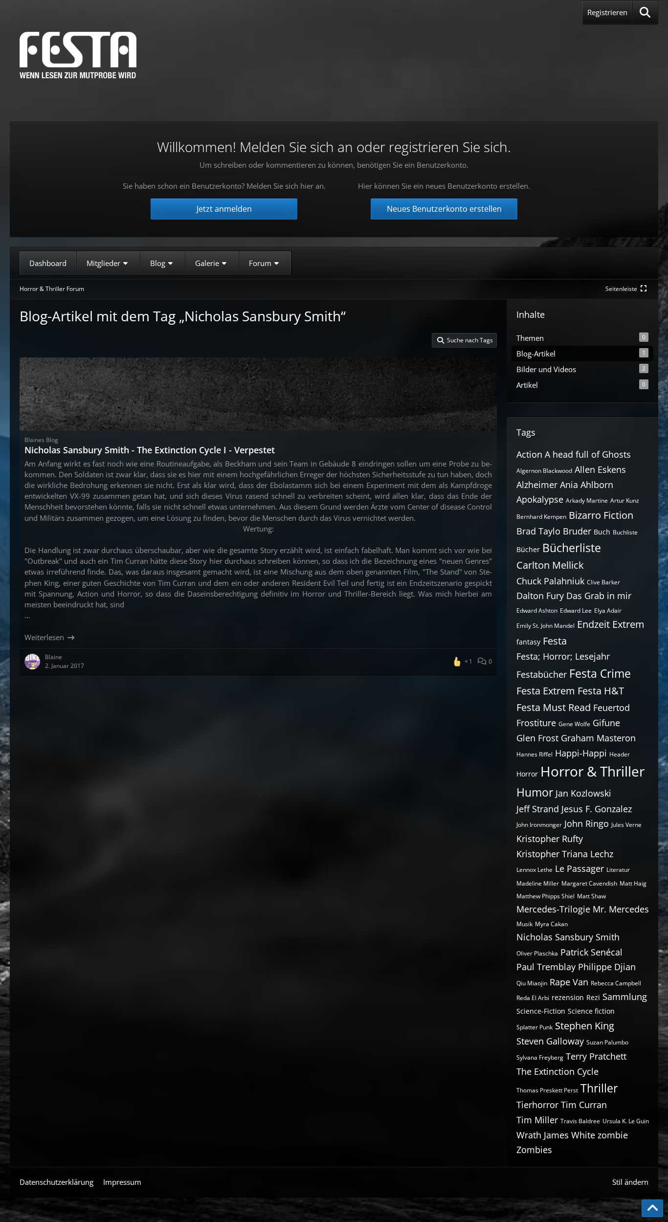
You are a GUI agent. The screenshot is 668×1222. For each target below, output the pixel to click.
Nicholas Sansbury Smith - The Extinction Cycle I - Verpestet (149, 450)
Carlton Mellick (550, 565)
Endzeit (593, 624)
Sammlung (624, 996)
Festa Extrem (545, 690)
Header (619, 754)
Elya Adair (608, 610)
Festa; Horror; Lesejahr (563, 656)
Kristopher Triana (552, 854)
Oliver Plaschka (537, 953)
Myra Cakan (551, 924)
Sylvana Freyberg (539, 1057)
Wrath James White (555, 1135)
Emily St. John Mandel (545, 626)
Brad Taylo (538, 531)
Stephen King (584, 1025)
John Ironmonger (539, 825)
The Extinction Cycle (557, 1071)
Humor (534, 792)
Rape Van (569, 982)
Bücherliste (571, 547)
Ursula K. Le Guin (625, 1121)
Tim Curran (584, 1105)
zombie (613, 1135)
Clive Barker (603, 582)
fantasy (528, 641)
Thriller (599, 1088)
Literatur (618, 870)
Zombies (534, 1149)
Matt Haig (633, 883)
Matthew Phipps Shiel (545, 896)
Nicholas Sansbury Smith (568, 937)
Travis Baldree (580, 1121)
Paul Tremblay (546, 967)
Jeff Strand (537, 809)
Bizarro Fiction (601, 515)
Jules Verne (626, 825)
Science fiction (591, 1011)
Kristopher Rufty (549, 838)
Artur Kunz (624, 500)
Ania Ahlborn (586, 484)
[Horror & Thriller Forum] (78, 55)
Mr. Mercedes (621, 909)
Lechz (601, 854)
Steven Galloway (550, 1041)
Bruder (577, 531)
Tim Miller (537, 1120)
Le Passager (579, 868)
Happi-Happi (581, 753)
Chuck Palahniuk (550, 581)
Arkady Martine (587, 500)
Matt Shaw (591, 896)
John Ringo (586, 823)
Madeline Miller (537, 883)
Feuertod (611, 707)
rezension (568, 997)
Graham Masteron (598, 738)
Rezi (593, 997)
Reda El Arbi (532, 998)
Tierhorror (537, 1105)
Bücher (528, 549)
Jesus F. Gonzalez (596, 809)
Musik (524, 924)
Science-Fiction (540, 1011)
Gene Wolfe (574, 724)
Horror (527, 773)
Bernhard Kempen (541, 516)
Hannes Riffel (534, 754)
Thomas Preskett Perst (547, 1090)
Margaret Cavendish (589, 883)
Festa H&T (601, 690)
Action (529, 454)
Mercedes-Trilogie (553, 909)
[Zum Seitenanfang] (652, 1208)
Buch (602, 531)
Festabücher (541, 674)
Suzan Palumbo (607, 1042)
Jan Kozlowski (583, 793)
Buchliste (625, 532)
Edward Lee (576, 610)
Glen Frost (537, 738)
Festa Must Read (553, 707)
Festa (555, 640)
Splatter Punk (534, 1027)
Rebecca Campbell (616, 983)
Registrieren (607, 12)
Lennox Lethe (534, 870)
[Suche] (645, 12)
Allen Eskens (600, 469)
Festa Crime (600, 673)
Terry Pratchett (596, 1056)
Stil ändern (630, 1182)
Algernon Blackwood (544, 471)
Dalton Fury (540, 595)
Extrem (628, 624)
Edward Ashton (536, 610)
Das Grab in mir (598, 595)
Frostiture (536, 723)
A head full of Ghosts (588, 454)
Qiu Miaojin (531, 983)
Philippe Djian (607, 967)
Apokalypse (539, 499)
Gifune (606, 723)
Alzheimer (536, 484)
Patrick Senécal (591, 952)
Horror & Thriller (592, 771)
